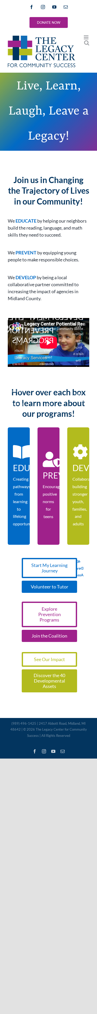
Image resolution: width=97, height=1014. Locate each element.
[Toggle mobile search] (86, 43)
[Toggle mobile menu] (86, 37)
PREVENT (26, 252)
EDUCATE (26, 221)
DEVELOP (26, 277)
